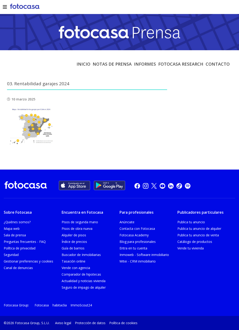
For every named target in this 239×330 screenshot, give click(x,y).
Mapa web (12, 228)
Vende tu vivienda (190, 248)
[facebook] (137, 185)
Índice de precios (74, 241)
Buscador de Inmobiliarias (81, 254)
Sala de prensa (15, 235)
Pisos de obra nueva (77, 228)
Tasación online (73, 261)
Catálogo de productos (194, 241)
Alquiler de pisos (74, 235)
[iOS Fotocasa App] (74, 185)
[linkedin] (171, 185)
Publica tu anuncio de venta (198, 235)
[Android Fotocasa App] (109, 185)
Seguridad (11, 254)
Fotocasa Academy (134, 235)
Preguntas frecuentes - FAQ (25, 241)
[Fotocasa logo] (26, 185)
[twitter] (154, 185)
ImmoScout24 (81, 305)
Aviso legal (63, 323)
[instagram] (145, 185)
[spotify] (187, 185)
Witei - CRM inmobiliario (138, 261)
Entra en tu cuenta (133, 248)
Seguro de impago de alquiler (84, 287)
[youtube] (162, 185)
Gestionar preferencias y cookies (28, 261)
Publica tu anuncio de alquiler (199, 228)
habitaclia (60, 305)
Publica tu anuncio (191, 222)
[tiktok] (179, 185)
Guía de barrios (73, 248)
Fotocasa (42, 305)
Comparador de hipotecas (81, 274)
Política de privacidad (19, 248)
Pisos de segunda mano (80, 222)
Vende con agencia (76, 268)
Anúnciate (127, 222)
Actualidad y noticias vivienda (83, 281)
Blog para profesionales (138, 241)
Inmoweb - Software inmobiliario (144, 254)
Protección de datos (90, 323)
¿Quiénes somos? (17, 222)
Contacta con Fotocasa (137, 228)
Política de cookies (123, 323)
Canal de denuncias (18, 268)
